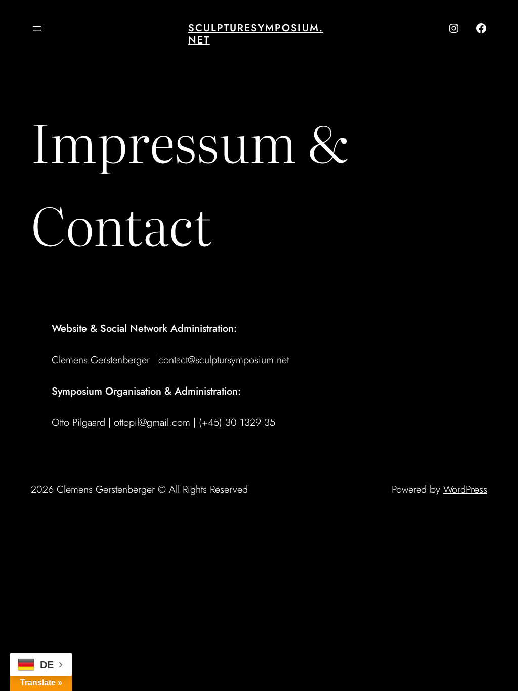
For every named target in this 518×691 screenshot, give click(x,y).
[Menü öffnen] (37, 28)
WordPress (465, 489)
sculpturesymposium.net (255, 34)
